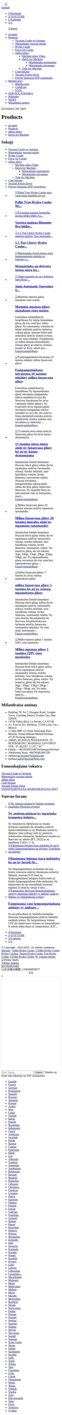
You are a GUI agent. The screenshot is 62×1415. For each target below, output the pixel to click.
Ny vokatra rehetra (45, 956)
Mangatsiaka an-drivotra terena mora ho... (33, 268)
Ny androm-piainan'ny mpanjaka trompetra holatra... (32, 815)
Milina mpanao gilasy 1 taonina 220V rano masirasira (32, 653)
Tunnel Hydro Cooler (31, 953)
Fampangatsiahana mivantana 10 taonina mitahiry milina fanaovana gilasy (34, 375)
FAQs (18, 90)
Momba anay (15, 80)
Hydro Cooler (22, 46)
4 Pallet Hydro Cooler (22, 956)
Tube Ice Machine (32, 68)
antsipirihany (31, 351)
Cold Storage (22, 71)
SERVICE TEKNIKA (20, 93)
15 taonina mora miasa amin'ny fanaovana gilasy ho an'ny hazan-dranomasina (33, 449)
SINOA (11, 4)
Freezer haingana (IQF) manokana (34, 77)
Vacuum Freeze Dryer (27, 74)
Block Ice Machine (32, 59)
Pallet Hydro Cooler (23, 950)
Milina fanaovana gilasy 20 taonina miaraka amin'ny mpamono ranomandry (34, 521)
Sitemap (5, 950)
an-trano (12, 34)
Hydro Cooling (9, 953)
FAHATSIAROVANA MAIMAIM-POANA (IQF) (29, 789)
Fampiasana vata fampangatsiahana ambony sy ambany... (34, 905)
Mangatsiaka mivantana (42, 65)
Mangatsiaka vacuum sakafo (30, 43)
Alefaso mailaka (10, 962)
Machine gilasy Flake (33, 56)
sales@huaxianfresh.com (30, 758)
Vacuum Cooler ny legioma (30, 40)
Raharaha (13, 96)
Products (13, 37)
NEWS (12, 99)
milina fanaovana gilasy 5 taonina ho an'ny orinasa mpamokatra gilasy (33, 589)
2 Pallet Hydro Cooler (47, 950)
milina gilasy (22, 53)
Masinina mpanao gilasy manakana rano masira (32, 308)
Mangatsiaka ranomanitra (42, 62)
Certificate (20, 87)
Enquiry (19, 351)
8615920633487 (10, 966)
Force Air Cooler (24, 49)
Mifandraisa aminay (19, 102)
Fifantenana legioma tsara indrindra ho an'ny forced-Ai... (34, 860)
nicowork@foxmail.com (30, 755)
